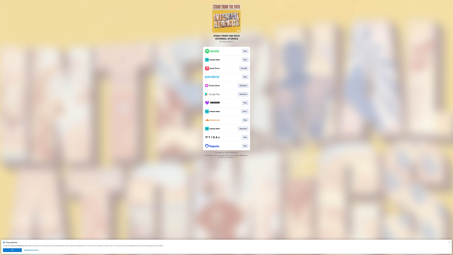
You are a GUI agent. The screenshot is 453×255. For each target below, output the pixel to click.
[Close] (449, 242)
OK (12, 250)
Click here (243, 155)
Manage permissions (31, 250)
